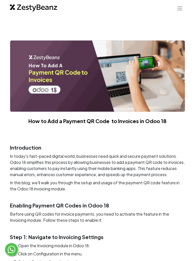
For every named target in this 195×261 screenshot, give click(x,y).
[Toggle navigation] (179, 8)
